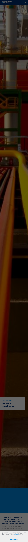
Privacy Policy (16, 534)
